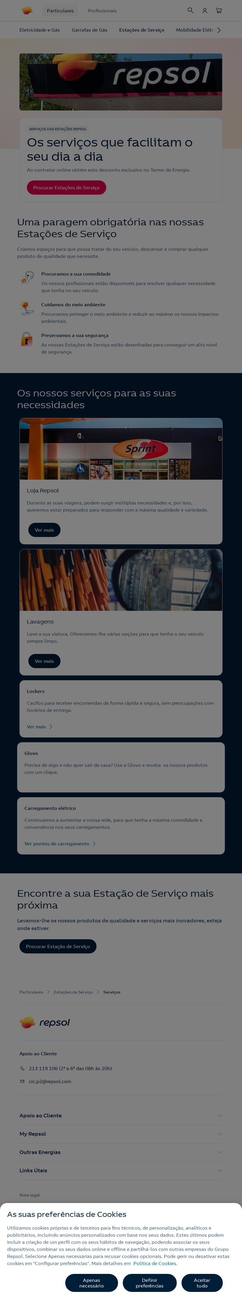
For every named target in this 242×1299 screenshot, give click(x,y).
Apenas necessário (91, 1283)
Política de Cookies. (155, 1263)
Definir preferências (149, 1283)
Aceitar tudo (202, 1283)
